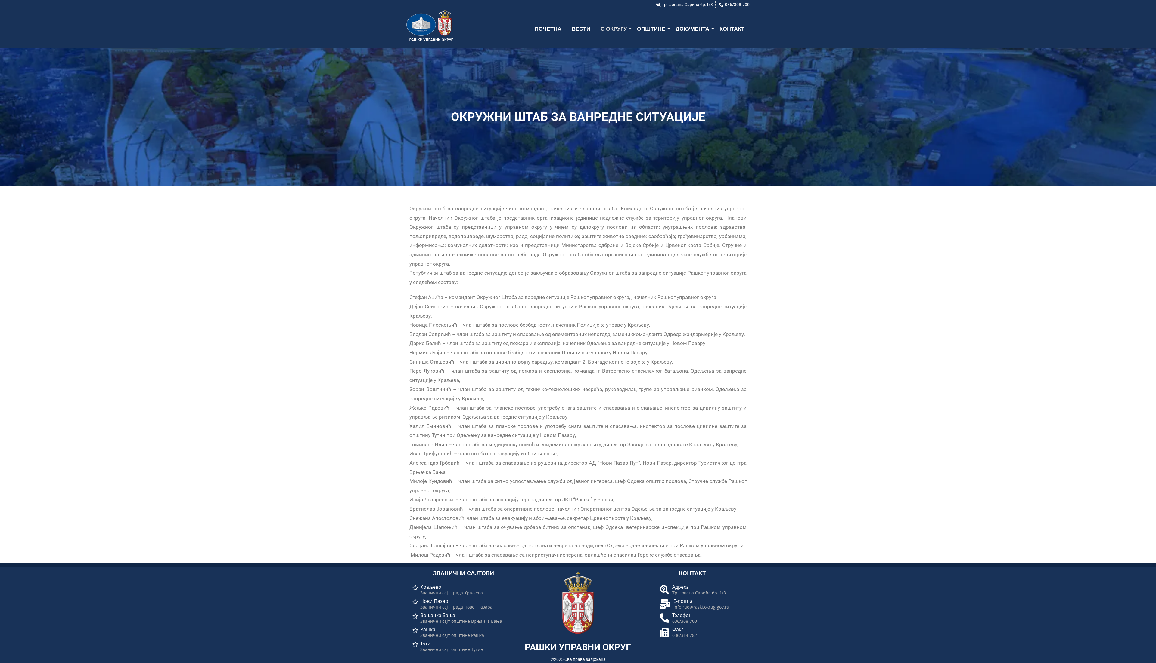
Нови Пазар (434, 601)
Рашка (427, 629)
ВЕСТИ (581, 29)
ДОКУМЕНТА (692, 29)
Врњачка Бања (437, 615)
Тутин (427, 644)
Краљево (430, 587)
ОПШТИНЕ (651, 29)
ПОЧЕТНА (548, 29)
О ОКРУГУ (614, 29)
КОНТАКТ (731, 29)
